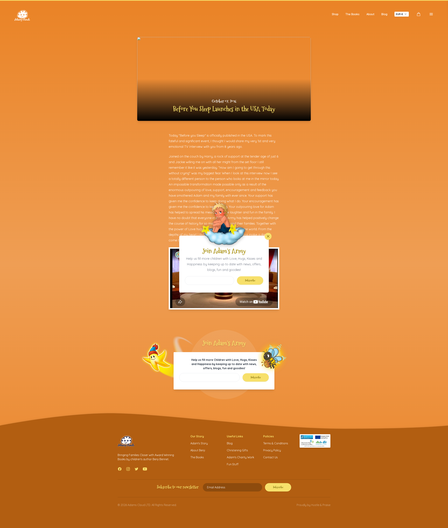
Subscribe (250, 280)
